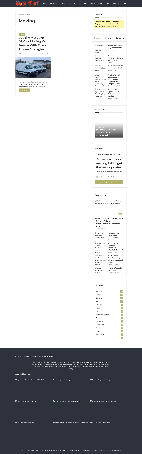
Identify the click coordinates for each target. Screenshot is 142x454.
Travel (107, 3)
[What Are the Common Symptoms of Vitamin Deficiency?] (100, 247)
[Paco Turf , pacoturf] (27, 3)
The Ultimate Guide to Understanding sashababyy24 (107, 132)
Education (99, 321)
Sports (92, 3)
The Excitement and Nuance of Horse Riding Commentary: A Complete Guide (114, 79)
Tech (100, 3)
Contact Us (117, 3)
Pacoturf (99, 291)
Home (45, 3)
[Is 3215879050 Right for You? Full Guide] (108, 432)
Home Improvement (102, 314)
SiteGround (117, 450)
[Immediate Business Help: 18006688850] (100, 49)
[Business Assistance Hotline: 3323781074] (100, 59)
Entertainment (101, 334)
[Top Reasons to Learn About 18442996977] (100, 236)
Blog (97, 311)
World (98, 295)
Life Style (71, 3)
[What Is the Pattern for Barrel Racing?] (100, 69)
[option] (109, 126)
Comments (120, 38)
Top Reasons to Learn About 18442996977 (114, 236)
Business (53, 3)
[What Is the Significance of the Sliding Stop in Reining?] (100, 92)
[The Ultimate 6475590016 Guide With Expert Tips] (33, 432)
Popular (97, 38)
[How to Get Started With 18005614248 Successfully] (71, 410)
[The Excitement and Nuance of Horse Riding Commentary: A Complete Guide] (100, 80)
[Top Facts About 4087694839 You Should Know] (33, 410)
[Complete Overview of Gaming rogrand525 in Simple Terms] (71, 432)
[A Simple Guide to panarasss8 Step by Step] (71, 389)
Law (97, 338)
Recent (108, 38)
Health (62, 3)
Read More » (24, 90)
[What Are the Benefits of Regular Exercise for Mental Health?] (100, 260)
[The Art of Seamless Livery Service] (100, 271)
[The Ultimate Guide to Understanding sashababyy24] (108, 389)
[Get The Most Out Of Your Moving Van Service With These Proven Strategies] (33, 67)
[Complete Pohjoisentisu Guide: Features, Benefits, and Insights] (108, 410)
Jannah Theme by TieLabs (91, 450)
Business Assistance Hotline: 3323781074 (115, 58)
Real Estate (82, 3)
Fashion (98, 328)
